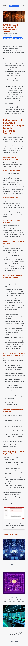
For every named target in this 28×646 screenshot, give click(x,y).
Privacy (22, 643)
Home (5, 643)
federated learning (8, 37)
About (11, 643)
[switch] (23, 6)
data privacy (13, 35)
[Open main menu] (27, 6)
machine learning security (9, 38)
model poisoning (20, 38)
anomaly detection (18, 37)
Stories (16, 643)
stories (7, 35)
